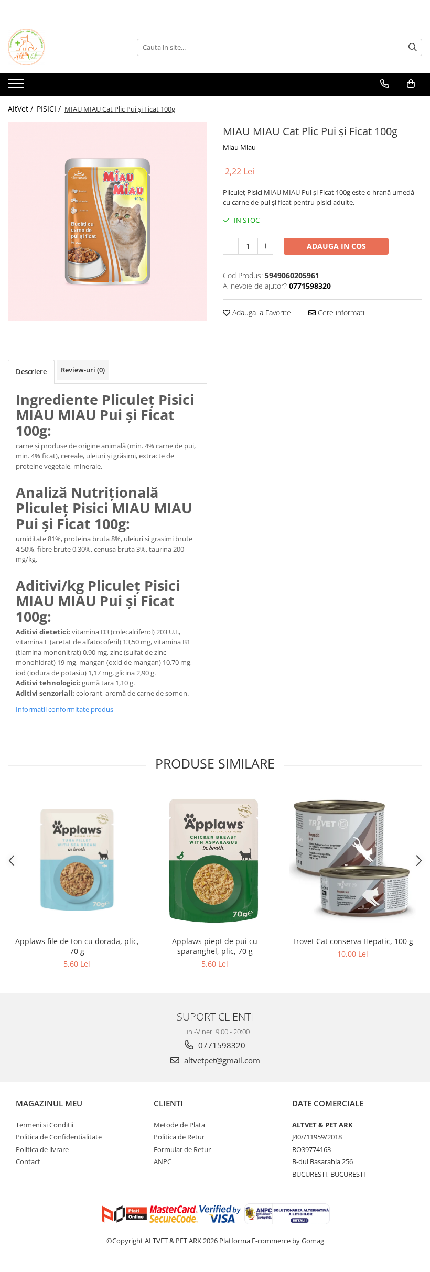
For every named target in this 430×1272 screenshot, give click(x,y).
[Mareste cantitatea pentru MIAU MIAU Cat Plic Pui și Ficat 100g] (265, 246)
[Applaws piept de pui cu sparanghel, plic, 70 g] (214, 860)
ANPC (162, 1161)
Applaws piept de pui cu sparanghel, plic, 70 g (214, 946)
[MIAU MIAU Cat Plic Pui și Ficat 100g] (107, 221)
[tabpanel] (107, 221)
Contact (28, 1161)
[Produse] (17, 86)
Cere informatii (341, 312)
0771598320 (220, 1045)
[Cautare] (412, 47)
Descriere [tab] (31, 371)
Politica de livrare (42, 1149)
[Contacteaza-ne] (384, 83)
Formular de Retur (182, 1149)
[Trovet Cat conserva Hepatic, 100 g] (352, 860)
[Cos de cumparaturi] (411, 83)
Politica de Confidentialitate (59, 1137)
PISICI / (50, 109)
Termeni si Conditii (44, 1125)
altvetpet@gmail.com (221, 1060)
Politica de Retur (179, 1137)
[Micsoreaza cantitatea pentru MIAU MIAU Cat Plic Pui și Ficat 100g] (231, 246)
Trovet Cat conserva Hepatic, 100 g (352, 941)
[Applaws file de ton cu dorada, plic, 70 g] (77, 860)
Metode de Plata (179, 1125)
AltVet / (21, 109)
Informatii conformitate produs (64, 709)
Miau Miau (239, 147)
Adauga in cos (336, 246)
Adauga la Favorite (260, 312)
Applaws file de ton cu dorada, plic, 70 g (77, 946)
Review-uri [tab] (83, 370)
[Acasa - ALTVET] (60, 47)
